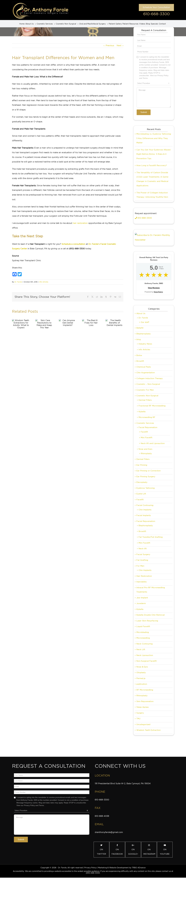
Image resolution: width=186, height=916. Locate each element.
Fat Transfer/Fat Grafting (151, 537)
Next (119, 45)
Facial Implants (143, 515)
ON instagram (149, 851)
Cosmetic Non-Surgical (147, 396)
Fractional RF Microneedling (152, 406)
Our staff (145, 322)
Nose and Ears (145, 449)
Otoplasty (141, 672)
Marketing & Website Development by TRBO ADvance (122, 868)
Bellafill (139, 328)
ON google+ (133, 851)
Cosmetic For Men (145, 390)
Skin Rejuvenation (144, 701)
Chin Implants (145, 510)
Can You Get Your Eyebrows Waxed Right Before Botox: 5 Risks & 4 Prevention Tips (153, 154)
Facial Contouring (144, 505)
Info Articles (43, 282)
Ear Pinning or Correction (148, 471)
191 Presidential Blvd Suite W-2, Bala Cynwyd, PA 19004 (123, 783)
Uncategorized (143, 724)
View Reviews (154, 288)
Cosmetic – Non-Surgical (148, 384)
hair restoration (80, 223)
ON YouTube (165, 851)
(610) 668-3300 (93, 873)
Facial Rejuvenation (148, 427)
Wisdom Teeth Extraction (148, 730)
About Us (140, 313)
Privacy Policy (90, 868)
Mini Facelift (146, 437)
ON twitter (101, 851)
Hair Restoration (144, 576)
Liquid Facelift (143, 626)
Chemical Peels (143, 367)
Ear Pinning (141, 465)
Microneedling (143, 638)
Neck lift (143, 548)
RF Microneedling (144, 690)
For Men (140, 566)
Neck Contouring (144, 644)
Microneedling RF (147, 417)
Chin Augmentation (145, 372)
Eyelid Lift (141, 494)
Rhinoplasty (146, 453)
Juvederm (141, 603)
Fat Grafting (142, 560)
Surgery (140, 713)
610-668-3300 (156, 14)
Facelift (144, 432)
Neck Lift (140, 649)
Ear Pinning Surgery (145, 476)
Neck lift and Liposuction (153, 443)
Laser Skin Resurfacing (147, 621)
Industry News (145, 344)
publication (141, 684)
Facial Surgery (143, 554)
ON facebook (117, 851)
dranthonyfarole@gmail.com (109, 832)
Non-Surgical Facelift (146, 661)
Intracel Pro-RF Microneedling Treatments (150, 589)
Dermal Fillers (145, 400)
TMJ (138, 718)
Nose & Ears (142, 667)
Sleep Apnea (142, 707)
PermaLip (140, 678)
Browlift (140, 361)
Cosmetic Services (145, 423)
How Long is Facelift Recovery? (151, 165)
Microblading (142, 632)
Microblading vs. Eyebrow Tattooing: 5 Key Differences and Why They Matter (153, 138)
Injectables (141, 582)
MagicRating (158, 292)
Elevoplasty (141, 482)
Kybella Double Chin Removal (150, 615)
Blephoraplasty (146, 525)
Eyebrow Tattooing (145, 488)
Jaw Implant (142, 598)
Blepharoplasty (143, 334)
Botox (139, 355)
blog (138, 339)
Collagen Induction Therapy (149, 378)
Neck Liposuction (144, 655)
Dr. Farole (18, 282)
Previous (110, 45)
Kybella (142, 411)
